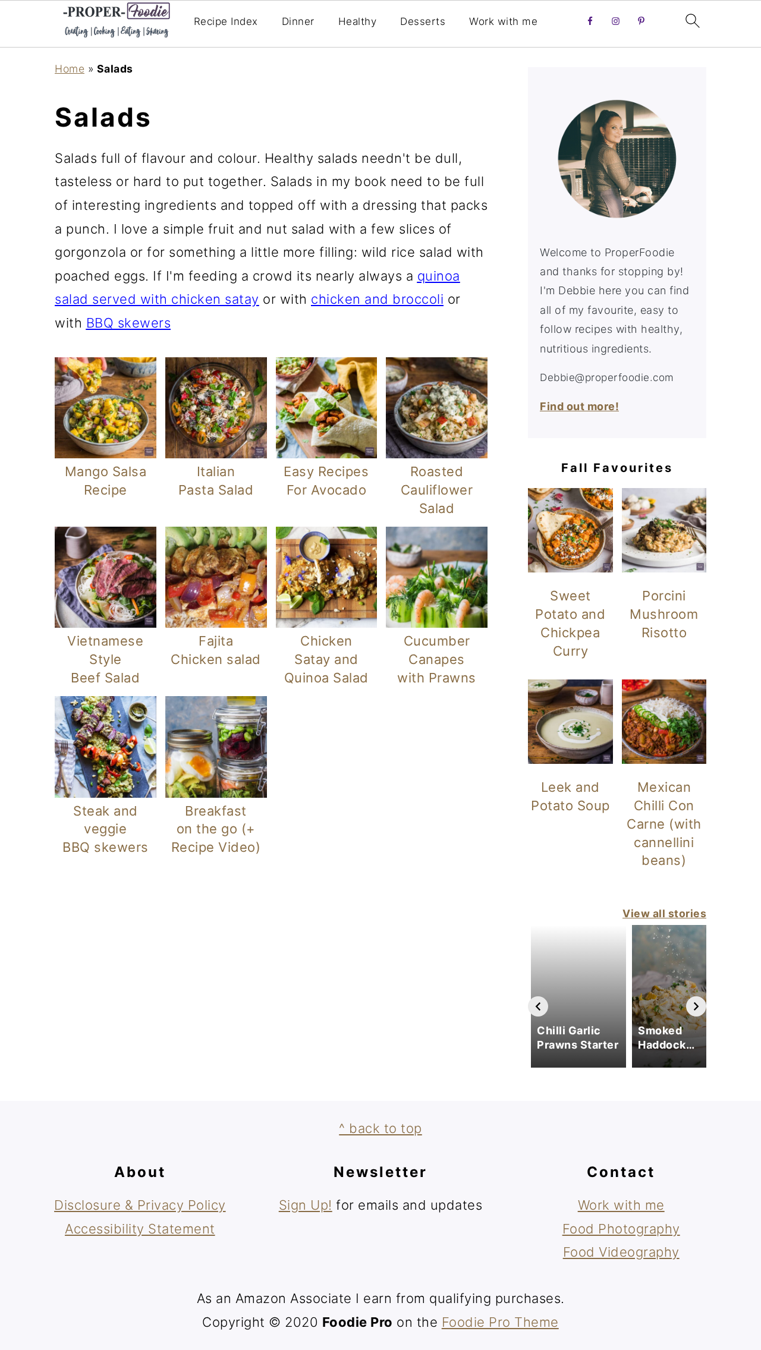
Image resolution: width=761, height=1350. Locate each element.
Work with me (503, 21)
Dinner (298, 21)
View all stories (664, 913)
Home (69, 68)
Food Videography (621, 1252)
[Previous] (538, 1006)
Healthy (357, 21)
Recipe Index (226, 21)
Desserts (422, 21)
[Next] (696, 1006)
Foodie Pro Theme (500, 1322)
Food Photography (621, 1228)
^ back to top (380, 1128)
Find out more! (579, 406)
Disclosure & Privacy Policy (140, 1205)
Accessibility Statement (140, 1228)
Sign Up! (305, 1205)
